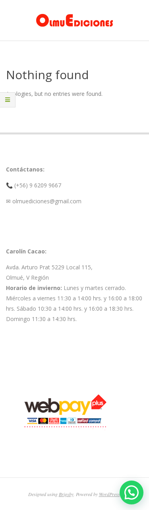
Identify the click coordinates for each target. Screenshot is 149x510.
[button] (131, 492)
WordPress (109, 494)
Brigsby (66, 494)
